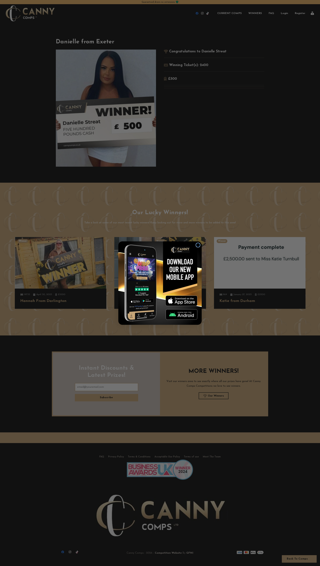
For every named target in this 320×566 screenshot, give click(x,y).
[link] (181, 301)
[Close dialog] (198, 245)
